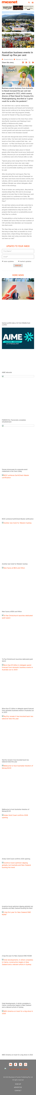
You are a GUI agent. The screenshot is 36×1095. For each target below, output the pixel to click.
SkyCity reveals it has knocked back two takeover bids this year (15, 761)
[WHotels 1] (18, 9)
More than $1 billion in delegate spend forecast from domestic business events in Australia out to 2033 (18, 710)
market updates (25, 261)
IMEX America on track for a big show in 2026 (17, 1055)
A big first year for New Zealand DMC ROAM (17, 956)
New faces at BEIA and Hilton (12, 611)
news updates (9, 261)
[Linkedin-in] (10, 1064)
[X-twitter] (20, 1064)
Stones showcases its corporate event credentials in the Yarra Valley (14, 470)
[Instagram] (25, 1064)
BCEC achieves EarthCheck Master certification (18, 519)
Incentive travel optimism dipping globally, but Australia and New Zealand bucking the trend (17, 907)
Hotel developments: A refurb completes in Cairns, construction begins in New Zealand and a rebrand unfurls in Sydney (16, 1005)
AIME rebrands (7, 372)
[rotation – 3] (18, 47)
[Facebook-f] (15, 1064)
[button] (29, 2)
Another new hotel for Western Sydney (15, 564)
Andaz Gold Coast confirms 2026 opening (16, 859)
